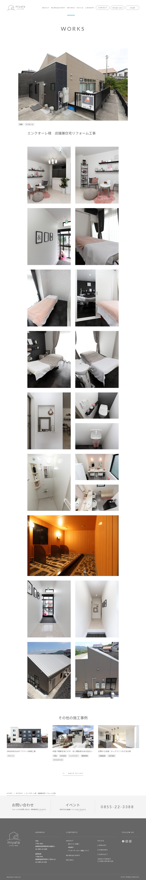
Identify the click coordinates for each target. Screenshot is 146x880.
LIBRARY (89, 8)
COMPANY (103, 850)
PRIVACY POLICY (14, 877)
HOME (9, 793)
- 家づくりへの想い (73, 844)
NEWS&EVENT (58, 8)
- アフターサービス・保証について (78, 850)
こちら (41, 809)
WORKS (71, 8)
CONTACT (103, 854)
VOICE (80, 8)
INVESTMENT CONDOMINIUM (105, 860)
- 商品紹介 (71, 847)
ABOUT (45, 8)
